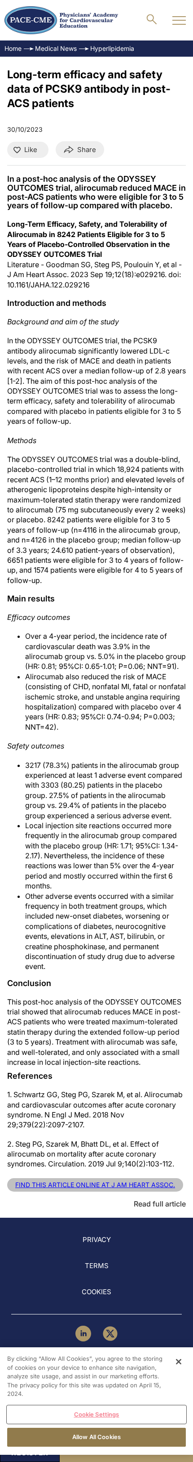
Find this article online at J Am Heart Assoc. (95, 1184)
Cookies (96, 1291)
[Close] (179, 1362)
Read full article (160, 1203)
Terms (97, 1265)
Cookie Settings (96, 1414)
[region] (96, 1401)
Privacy (97, 1239)
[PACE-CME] (61, 20)
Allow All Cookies (96, 1436)
